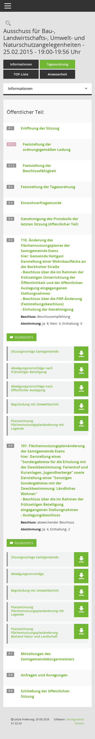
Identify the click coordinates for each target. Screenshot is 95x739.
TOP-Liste (21, 74)
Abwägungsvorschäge (27, 574)
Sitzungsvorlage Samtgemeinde (35, 352)
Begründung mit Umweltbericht (35, 404)
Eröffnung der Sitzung (40, 128)
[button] (81, 353)
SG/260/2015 (24, 337)
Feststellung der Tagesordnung (48, 186)
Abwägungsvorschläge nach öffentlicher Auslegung (32, 388)
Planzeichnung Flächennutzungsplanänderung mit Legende (37, 424)
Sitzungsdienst (75, 721)
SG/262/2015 (24, 543)
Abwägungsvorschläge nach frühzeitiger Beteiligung (32, 370)
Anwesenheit (57, 74)
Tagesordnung (57, 64)
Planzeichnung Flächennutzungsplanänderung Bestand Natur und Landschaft (34, 632)
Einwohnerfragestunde (41, 202)
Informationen (21, 64)
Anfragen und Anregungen (44, 675)
